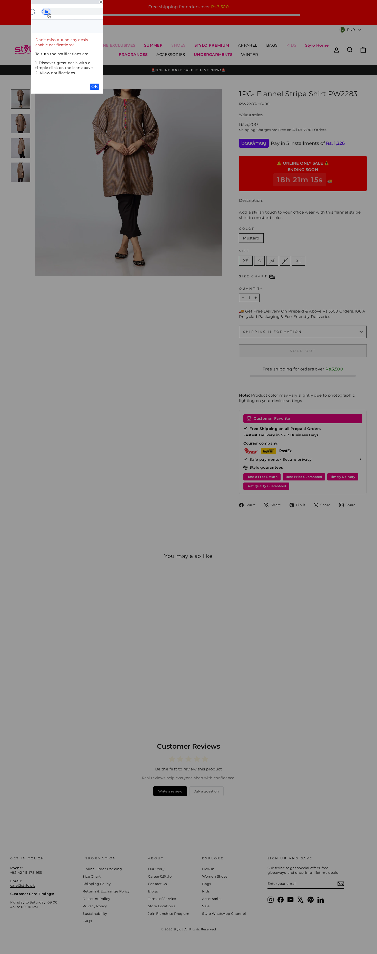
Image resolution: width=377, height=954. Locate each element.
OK (94, 86)
